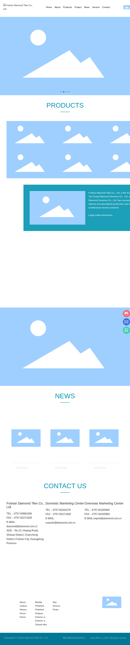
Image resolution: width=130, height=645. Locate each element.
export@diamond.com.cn (108, 518)
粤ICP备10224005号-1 (74, 638)
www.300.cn (96, 638)
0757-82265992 (101, 510)
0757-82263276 (62, 510)
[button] (61, 91)
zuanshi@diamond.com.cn (60, 522)
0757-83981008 (23, 513)
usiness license (119, 638)
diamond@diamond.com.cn (21, 526)
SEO (106, 638)
